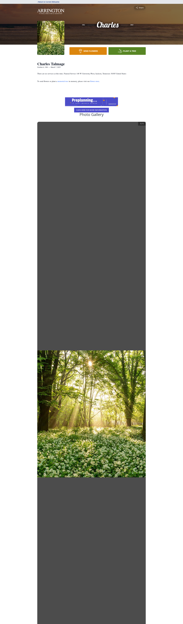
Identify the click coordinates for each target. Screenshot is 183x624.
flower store (94, 81)
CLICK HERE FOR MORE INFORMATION (91, 110)
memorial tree (63, 81)
